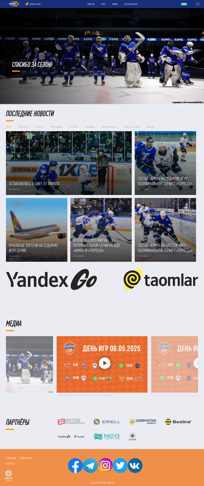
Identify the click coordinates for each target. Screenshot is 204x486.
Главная (11, 458)
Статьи (10, 464)
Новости (17, 203)
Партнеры (26, 458)
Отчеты (17, 136)
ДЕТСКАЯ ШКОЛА (130, 4)
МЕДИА (114, 4)
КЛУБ (103, 4)
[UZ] (184, 4)
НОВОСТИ (90, 4)
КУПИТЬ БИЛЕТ (35, 4)
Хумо (146, 136)
